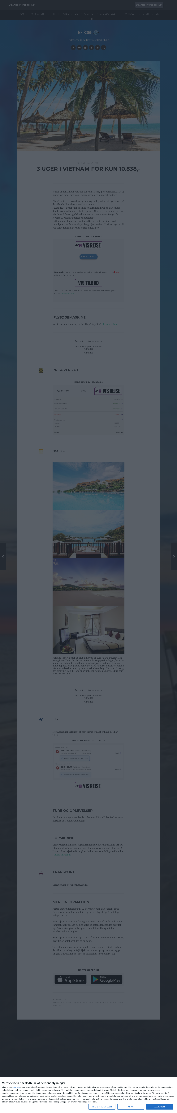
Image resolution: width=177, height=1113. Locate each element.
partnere (16, 1087)
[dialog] (88, 1095)
